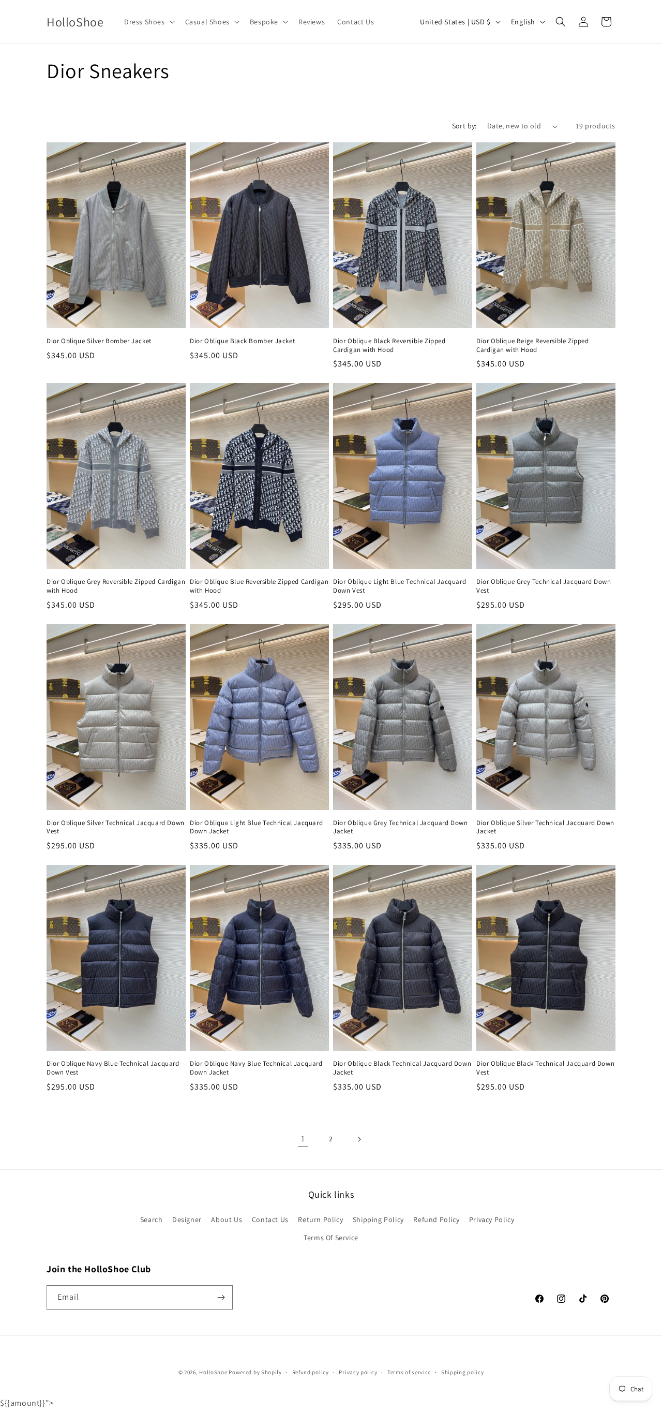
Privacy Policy (491, 1219)
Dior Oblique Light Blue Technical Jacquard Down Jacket (256, 827)
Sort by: (464, 125)
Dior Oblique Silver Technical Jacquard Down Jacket (545, 827)
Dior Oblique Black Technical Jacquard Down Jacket (402, 1068)
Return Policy (320, 1219)
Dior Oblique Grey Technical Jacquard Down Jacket (400, 827)
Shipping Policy (378, 1219)
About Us (226, 1219)
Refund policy (310, 1372)
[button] (148, 22)
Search (151, 1219)
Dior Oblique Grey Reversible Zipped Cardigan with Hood (116, 586)
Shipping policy (462, 1372)
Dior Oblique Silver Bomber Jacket (99, 341)
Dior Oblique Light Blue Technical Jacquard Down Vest (399, 586)
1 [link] (303, 1138)
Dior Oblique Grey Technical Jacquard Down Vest (543, 586)
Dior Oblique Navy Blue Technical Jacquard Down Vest (113, 1068)
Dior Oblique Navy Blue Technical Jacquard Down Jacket (256, 1068)
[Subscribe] (220, 1297)
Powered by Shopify (255, 1372)
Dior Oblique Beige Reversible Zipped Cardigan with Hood (532, 345)
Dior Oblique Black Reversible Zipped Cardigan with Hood (389, 345)
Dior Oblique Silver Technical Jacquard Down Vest (116, 827)
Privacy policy (358, 1372)
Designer (187, 1219)
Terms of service (409, 1372)
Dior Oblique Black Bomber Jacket (242, 341)
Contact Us (270, 1219)
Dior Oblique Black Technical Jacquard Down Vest (545, 1068)
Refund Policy (436, 1219)
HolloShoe (213, 1372)
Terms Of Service (331, 1237)
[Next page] (359, 1139)
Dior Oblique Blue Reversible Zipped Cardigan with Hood (259, 586)
